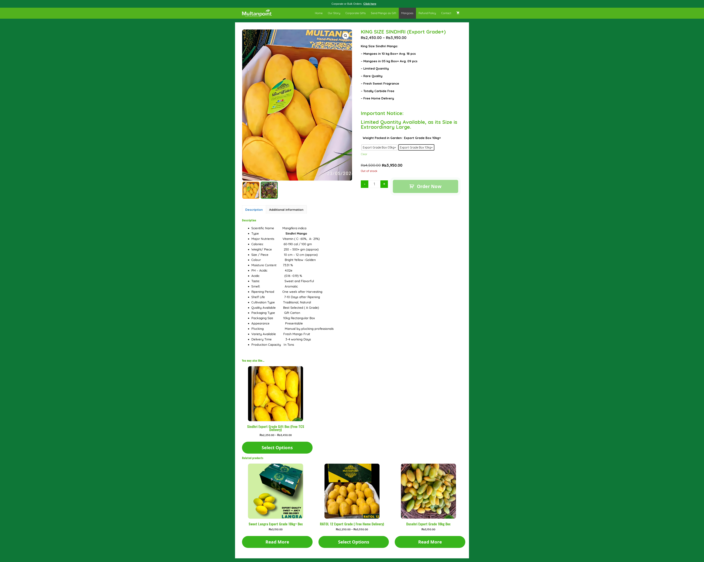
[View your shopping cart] (458, 13)
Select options (277, 447)
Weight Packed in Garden (382, 138)
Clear (364, 154)
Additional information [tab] (286, 210)
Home (319, 13)
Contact (446, 13)
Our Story (334, 13)
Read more (277, 542)
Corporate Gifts (355, 13)
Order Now (429, 186)
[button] (345, 35)
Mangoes (407, 13)
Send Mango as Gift (383, 13)
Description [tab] (254, 210)
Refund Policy (427, 13)
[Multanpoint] (258, 13)
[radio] (379, 147)
